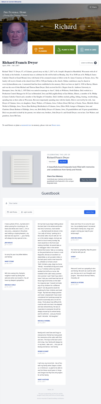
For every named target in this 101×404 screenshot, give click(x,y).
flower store (56, 125)
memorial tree (26, 125)
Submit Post (90, 212)
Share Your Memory (88, 180)
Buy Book (63, 162)
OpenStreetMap (52, 398)
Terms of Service (55, 395)
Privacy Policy (45, 395)
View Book (52, 162)
